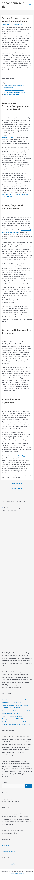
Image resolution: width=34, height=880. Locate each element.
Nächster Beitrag (17, 488)
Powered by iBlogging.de (9, 864)
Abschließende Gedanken (12, 94)
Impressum (5, 845)
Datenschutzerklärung (8, 851)
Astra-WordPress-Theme (17, 874)
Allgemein (6, 24)
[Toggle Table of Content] (3, 83)
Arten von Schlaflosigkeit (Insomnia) (15, 92)
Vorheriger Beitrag (17, 483)
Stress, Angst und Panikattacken (14, 90)
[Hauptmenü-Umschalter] (30, 5)
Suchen (4, 782)
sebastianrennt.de (13, 4)
